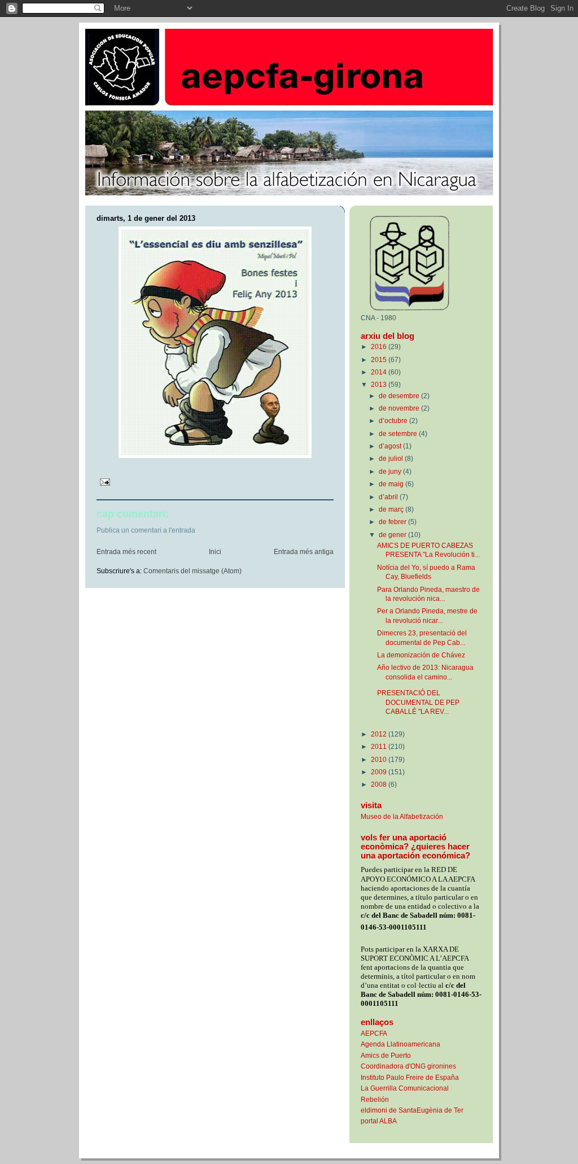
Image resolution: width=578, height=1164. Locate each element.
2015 (379, 359)
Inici (215, 552)
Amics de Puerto (386, 1055)
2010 (379, 759)
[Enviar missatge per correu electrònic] (104, 481)
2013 (379, 384)
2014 (379, 372)
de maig (392, 483)
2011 (379, 746)
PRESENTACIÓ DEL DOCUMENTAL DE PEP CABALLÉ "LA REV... (418, 702)
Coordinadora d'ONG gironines (408, 1066)
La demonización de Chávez (421, 655)
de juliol (392, 458)
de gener (393, 534)
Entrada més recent (126, 552)
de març (392, 509)
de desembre (400, 395)
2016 (379, 346)
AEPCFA (374, 1033)
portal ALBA (379, 1120)
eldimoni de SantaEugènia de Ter (412, 1110)
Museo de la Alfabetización (402, 816)
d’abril (389, 496)
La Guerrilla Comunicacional (405, 1088)
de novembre (400, 408)
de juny (391, 471)
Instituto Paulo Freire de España (410, 1077)
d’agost (391, 446)
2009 (379, 771)
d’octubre (394, 420)
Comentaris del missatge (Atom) (192, 571)
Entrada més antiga (304, 552)
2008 (379, 784)
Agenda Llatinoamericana (400, 1044)
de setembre (399, 433)
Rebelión (375, 1099)
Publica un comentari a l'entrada (146, 530)
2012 (379, 734)
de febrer (393, 521)
